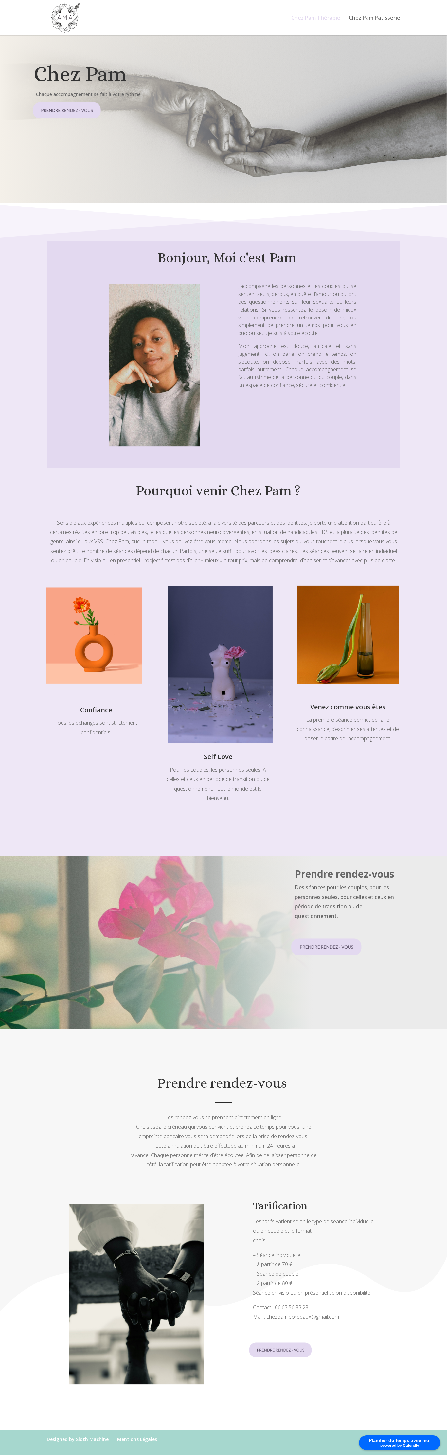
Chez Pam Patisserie (374, 18)
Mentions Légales (137, 1439)
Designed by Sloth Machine (78, 1439)
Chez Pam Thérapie (315, 18)
